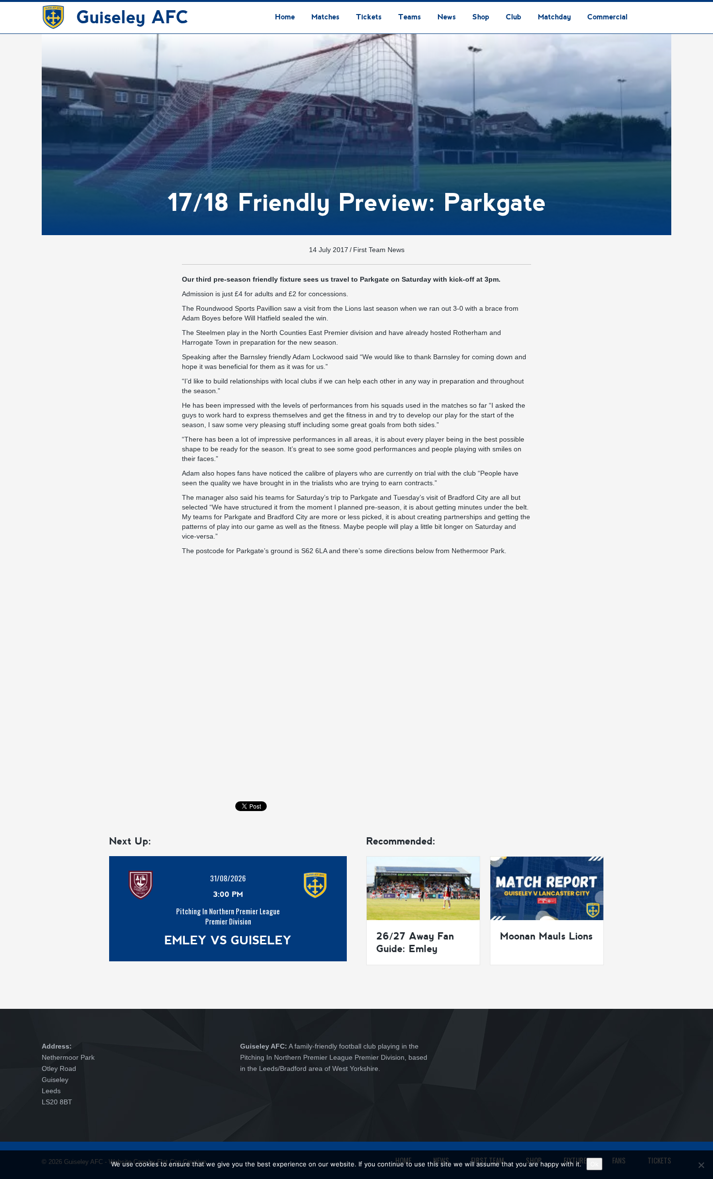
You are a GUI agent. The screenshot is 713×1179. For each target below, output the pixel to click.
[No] (701, 1165)
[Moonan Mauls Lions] (546, 888)
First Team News (379, 250)
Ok (594, 1164)
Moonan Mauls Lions (546, 936)
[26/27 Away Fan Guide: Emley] (423, 888)
